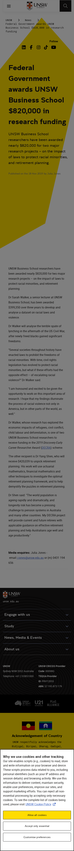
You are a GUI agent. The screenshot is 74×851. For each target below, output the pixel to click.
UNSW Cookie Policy (41, 804)
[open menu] (9, 6)
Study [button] (9, 626)
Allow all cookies (36, 815)
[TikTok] (46, 47)
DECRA (46, 448)
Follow (53, 41)
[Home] (37, 6)
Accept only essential (37, 826)
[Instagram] (38, 47)
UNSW (9, 20)
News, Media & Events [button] (23, 638)
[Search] (65, 6)
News (28, 20)
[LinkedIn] (24, 47)
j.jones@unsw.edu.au (30, 558)
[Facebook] (31, 47)
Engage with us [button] (17, 615)
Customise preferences (37, 837)
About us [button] (11, 649)
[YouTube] (53, 47)
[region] (37, 800)
